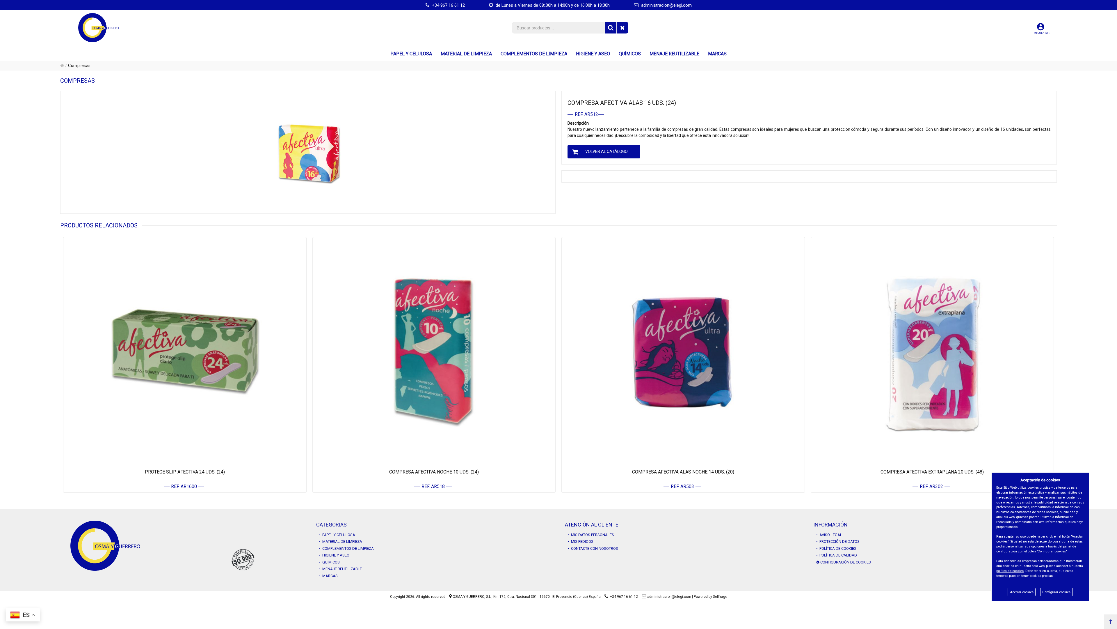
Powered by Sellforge (710, 597)
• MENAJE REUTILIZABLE (340, 569)
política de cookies (1010, 571)
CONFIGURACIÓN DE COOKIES (845, 562)
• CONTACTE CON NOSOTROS (593, 548)
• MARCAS (328, 576)
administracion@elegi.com (666, 5)
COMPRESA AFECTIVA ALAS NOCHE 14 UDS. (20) (683, 472)
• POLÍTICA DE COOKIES (836, 548)
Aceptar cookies (1022, 592)
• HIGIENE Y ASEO (334, 555)
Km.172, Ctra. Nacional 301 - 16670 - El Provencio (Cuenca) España (547, 597)
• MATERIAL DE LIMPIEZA (340, 541)
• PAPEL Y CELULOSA (337, 535)
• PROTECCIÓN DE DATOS (838, 541)
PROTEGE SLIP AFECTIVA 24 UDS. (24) (185, 472)
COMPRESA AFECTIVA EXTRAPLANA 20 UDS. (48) (932, 472)
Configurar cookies (1056, 592)
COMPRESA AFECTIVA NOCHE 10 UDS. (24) (434, 472)
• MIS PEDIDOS (580, 541)
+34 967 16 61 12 (448, 5)
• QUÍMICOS (329, 562)
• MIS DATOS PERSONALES (591, 535)
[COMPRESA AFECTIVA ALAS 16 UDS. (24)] (308, 152)
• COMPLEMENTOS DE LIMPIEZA (346, 548)
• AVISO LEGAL (829, 535)
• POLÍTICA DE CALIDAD (836, 555)
